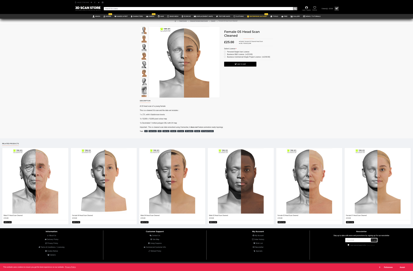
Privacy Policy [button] (70, 267)
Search (213, 21)
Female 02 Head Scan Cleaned (288, 215)
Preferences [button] (388, 267)
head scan (152, 131)
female (197, 131)
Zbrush (173, 131)
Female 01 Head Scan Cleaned (356, 215)
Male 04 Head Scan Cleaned (150, 215)
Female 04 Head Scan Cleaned (82, 215)
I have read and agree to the (362, 245)
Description (145, 101)
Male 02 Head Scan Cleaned (218, 215)
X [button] (379, 267)
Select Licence (229, 49)
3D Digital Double (207, 131)
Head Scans (183, 21)
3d (146, 131)
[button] (144, 28)
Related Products (10, 144)
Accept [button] (402, 267)
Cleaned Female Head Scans (199, 21)
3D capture (189, 131)
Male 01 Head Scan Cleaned (13, 215)
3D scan (180, 131)
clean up (166, 131)
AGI (159, 131)
